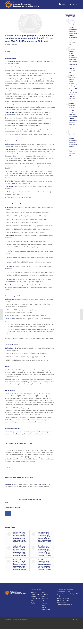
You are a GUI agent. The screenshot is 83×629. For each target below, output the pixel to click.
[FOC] (30, 23)
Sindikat (44, 605)
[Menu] (63, 4)
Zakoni (33, 601)
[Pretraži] (59, 4)
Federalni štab (35, 594)
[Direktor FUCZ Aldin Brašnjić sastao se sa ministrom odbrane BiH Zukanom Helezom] (81, 314)
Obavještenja (45, 603)
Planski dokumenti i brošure (45, 594)
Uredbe (33, 603)
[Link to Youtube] (73, 4)
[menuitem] (59, 4)
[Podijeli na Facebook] (8, 513)
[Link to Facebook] (70, 4)
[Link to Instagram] (76, 4)
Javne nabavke (35, 598)
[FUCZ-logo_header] (28, 4)
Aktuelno (33, 592)
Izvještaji (15, 44)
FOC (10, 502)
